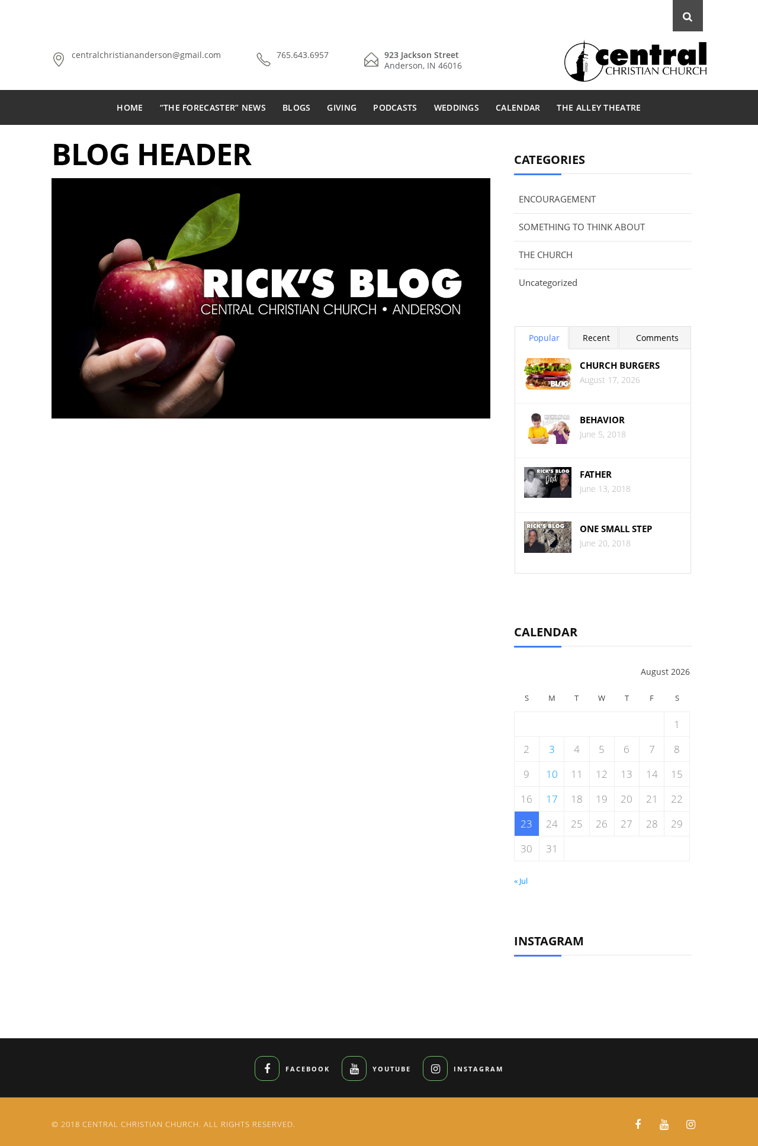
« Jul (521, 880)
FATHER (596, 474)
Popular (544, 337)
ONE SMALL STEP (616, 529)
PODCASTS (395, 107)
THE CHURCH (546, 254)
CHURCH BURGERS (620, 365)
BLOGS (296, 107)
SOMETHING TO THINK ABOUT (582, 227)
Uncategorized (548, 282)
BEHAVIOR (602, 420)
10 (552, 774)
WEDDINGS (456, 107)
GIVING (341, 107)
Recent (596, 337)
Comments (657, 337)
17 (552, 799)
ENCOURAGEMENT (557, 199)
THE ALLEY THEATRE (599, 107)
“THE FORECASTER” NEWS (213, 107)
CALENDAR (518, 107)
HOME (130, 107)
